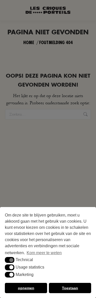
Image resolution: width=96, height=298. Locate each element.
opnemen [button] (26, 288)
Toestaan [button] (70, 288)
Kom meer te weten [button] (44, 253)
